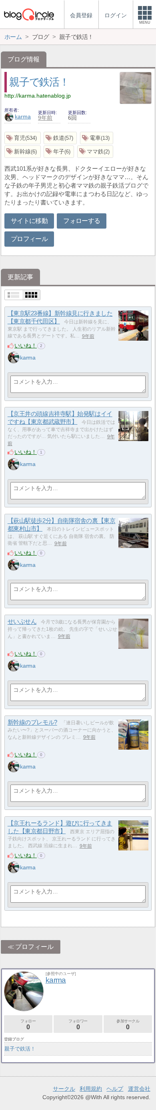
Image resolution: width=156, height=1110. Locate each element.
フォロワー (78, 1024)
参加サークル (128, 1024)
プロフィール (29, 238)
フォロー (28, 1024)
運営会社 (139, 1088)
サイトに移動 (29, 220)
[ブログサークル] (29, 14)
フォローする (81, 220)
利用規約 (91, 1088)
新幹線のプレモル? (32, 722)
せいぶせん (22, 621)
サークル (64, 1088)
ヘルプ (114, 1088)
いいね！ (25, 345)
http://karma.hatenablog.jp (37, 95)
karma (23, 116)
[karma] (14, 358)
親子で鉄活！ (39, 82)
